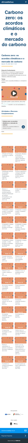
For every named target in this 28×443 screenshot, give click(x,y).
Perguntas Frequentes (6, 436)
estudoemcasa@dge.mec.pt (8, 430)
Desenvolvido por (14, 440)
